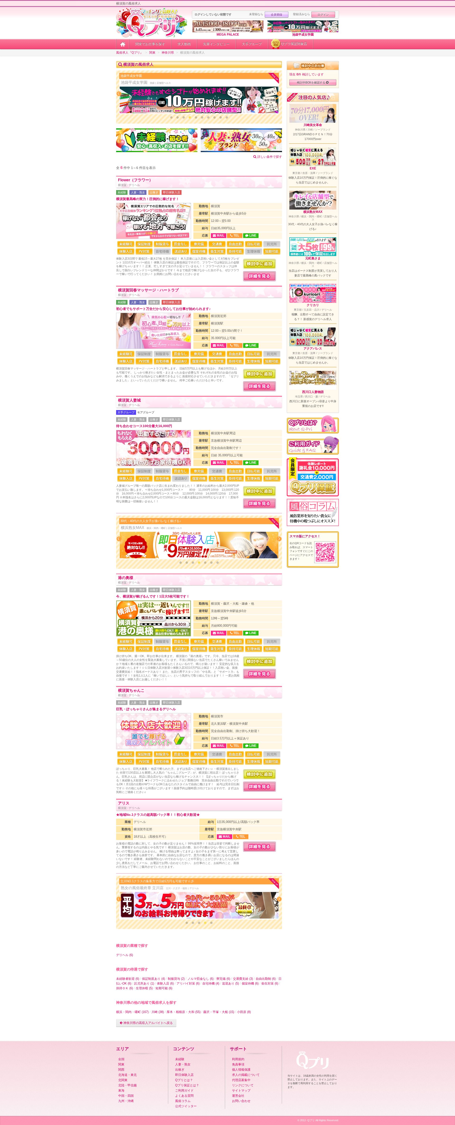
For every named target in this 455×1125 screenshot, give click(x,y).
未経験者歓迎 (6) (127, 978)
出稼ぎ (154, 192)
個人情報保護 (241, 1069)
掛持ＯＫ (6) (124, 988)
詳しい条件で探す (269, 157)
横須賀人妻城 (129, 400)
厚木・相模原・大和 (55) (183, 1012)
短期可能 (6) (163, 988)
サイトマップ (241, 1090)
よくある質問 (184, 1095)
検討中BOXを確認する (311, 82)
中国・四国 (126, 1095)
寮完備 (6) (223, 978)
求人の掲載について (246, 1075)
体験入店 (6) (165, 983)
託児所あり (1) (144, 983)
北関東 (122, 1080)
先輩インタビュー (216, 44)
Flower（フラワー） (135, 180)
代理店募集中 (241, 1080)
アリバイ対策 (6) (188, 983)
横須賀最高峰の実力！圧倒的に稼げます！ (147, 199)
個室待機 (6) (250, 983)
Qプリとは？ (184, 1080)
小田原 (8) (244, 1012)
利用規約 (238, 1059)
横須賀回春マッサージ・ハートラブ (148, 290)
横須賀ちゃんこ (131, 690)
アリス (123, 803)
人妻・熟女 (138, 192)
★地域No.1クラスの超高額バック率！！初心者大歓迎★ (158, 815)
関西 (121, 1069)
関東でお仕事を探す (150, 44)
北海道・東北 (127, 1075)
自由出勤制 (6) (266, 978)
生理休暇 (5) (144, 988)
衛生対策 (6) (269, 983)
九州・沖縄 (126, 1101)
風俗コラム (183, 1101)
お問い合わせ (241, 1101)
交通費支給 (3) (243, 978)
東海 (121, 1090)
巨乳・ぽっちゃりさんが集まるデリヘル (146, 709)
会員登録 (276, 14)
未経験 (122, 192)
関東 (121, 1064)
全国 (121, 1059)
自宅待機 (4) (210, 983)
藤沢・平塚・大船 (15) (218, 1012)
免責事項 (238, 1064)
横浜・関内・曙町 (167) (132, 1012)
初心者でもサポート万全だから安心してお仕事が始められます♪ (163, 309)
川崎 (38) (157, 1012)
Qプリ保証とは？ (187, 1085)
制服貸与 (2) (176, 978)
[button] (171, 117)
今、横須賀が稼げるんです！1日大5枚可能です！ (153, 596)
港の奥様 (125, 578)
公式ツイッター (186, 1106)
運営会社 (238, 1095)
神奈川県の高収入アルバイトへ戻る (148, 1023)
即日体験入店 (171, 192)
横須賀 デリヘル (129, 185)
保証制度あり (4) (153, 978)
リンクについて (243, 1085)
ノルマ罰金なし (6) (200, 978)
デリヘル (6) (124, 955)
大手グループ (252, 44)
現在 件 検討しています (306, 74)
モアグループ (145, 412)
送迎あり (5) (230, 983)
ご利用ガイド (184, 1090)
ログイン (323, 14)
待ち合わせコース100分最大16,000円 (144, 426)
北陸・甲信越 (127, 1085)
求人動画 (184, 44)
